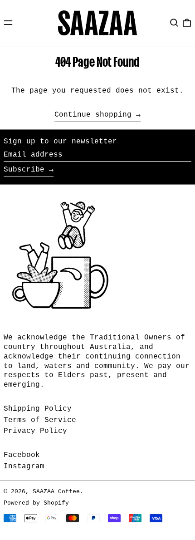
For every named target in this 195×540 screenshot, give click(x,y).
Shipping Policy (38, 409)
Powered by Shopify (36, 503)
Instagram (24, 466)
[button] (174, 23)
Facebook (22, 455)
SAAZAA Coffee (56, 491)
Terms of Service (40, 420)
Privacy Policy (35, 431)
